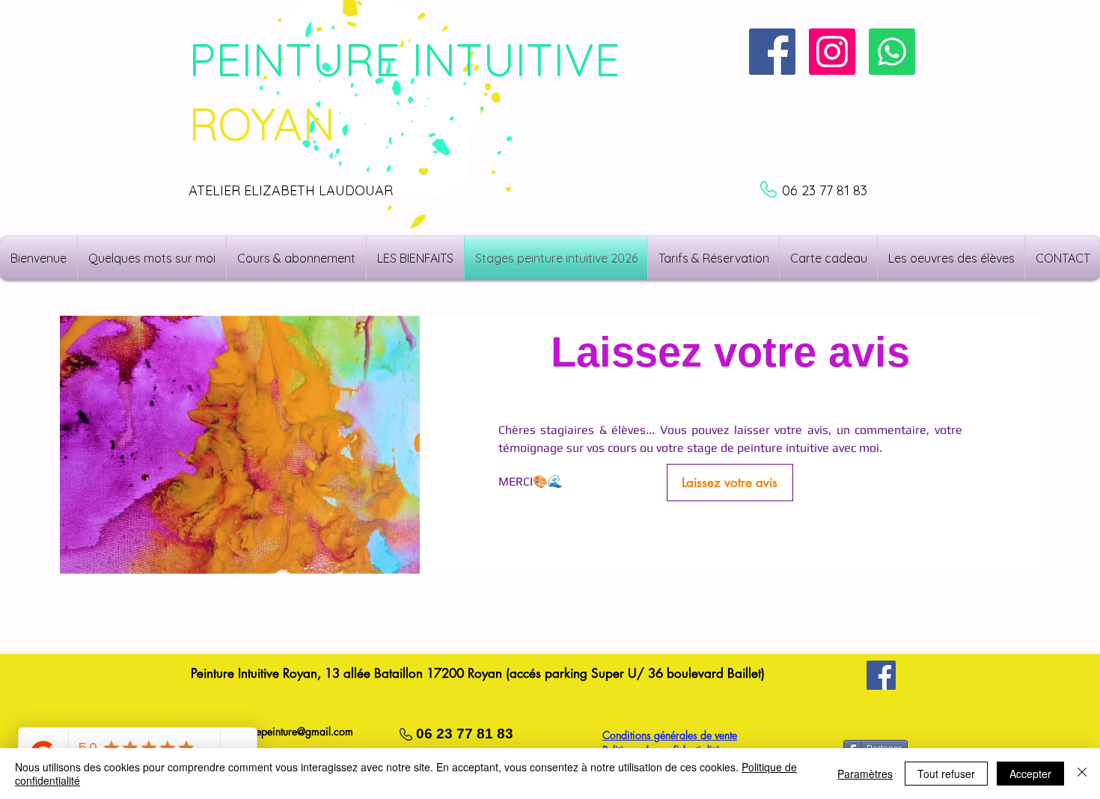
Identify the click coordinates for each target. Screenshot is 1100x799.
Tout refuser (946, 773)
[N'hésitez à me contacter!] (892, 51)
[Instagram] (832, 51)
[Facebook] (881, 675)
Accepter (1030, 773)
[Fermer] (1082, 773)
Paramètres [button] (865, 773)
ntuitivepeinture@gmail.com (291, 731)
